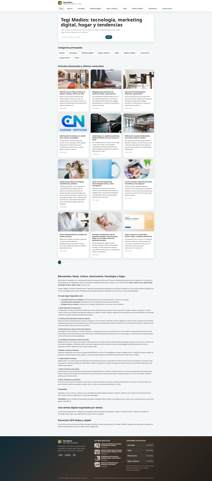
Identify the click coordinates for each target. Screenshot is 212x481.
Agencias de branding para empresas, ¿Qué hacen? (135, 93)
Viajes (125, 8)
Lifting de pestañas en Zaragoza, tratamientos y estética (72, 183)
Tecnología (81, 8)
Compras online (167, 8)
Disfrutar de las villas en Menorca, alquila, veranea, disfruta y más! (72, 93)
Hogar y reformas (111, 8)
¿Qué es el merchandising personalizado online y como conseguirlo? (103, 184)
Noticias (69, 8)
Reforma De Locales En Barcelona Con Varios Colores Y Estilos (137, 137)
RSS (74, 455)
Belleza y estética (137, 8)
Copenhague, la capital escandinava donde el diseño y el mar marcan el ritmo (105, 138)
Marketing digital (95, 8)
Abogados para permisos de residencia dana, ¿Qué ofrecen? (104, 93)
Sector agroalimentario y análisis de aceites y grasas (73, 235)
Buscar (109, 37)
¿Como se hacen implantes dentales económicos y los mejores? (138, 183)
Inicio (61, 8)
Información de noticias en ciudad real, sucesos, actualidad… (72, 137)
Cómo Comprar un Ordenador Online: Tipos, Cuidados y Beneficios (138, 235)
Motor (77, 58)
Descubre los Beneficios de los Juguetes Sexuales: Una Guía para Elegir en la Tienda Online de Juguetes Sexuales (105, 237)
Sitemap (67, 455)
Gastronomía (153, 8)
